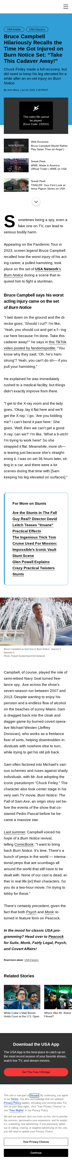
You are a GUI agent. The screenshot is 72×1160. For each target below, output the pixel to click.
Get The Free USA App (36, 1072)
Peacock (56, 937)
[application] (36, 116)
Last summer (14, 832)
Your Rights (16, 1110)
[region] (36, 1122)
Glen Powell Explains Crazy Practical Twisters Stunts (33, 568)
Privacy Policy (12, 1102)
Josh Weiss (13, 90)
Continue (36, 1152)
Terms (14, 1099)
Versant (34, 1095)
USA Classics (32, 960)
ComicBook (24, 844)
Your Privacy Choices (36, 1141)
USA (9, 6)
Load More (36, 201)
